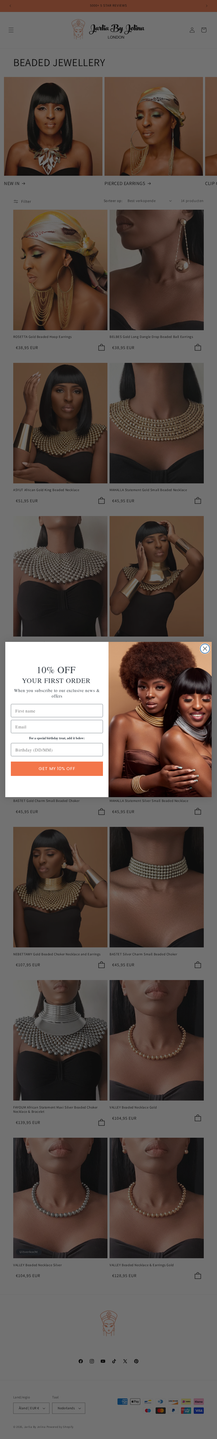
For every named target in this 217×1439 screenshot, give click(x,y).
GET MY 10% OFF (57, 769)
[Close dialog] (205, 648)
